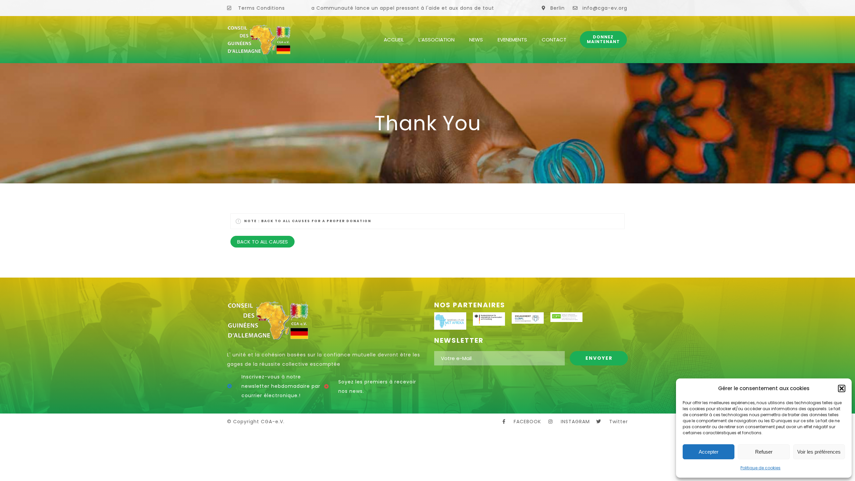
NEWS (476, 39)
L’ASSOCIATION (436, 39)
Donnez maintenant (603, 39)
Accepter (708, 452)
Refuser (764, 452)
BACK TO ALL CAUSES (262, 241)
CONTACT (554, 39)
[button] (841, 388)
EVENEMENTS (512, 39)
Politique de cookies (760, 468)
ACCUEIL (394, 39)
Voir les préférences (819, 452)
